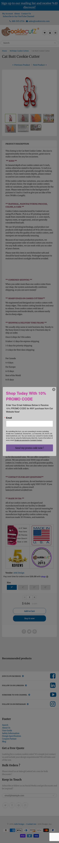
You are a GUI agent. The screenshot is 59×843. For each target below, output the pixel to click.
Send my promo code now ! (29, 448)
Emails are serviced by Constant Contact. (28, 440)
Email (9, 418)
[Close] (53, 389)
